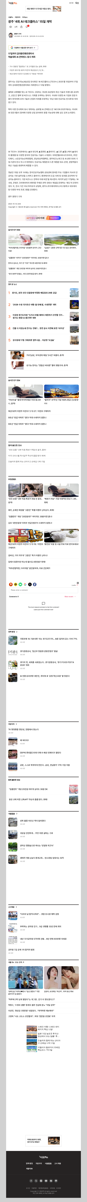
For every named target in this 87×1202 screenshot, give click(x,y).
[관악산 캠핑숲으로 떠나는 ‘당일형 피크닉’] (12, 846)
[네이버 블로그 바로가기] (56, 1181)
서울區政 (11, 813)
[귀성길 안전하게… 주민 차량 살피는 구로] (12, 834)
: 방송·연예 (15, 962)
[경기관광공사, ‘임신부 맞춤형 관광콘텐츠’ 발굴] (12, 652)
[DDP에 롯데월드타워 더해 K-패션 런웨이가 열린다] (12, 754)
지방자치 (17, 17)
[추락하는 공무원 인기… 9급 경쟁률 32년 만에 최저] (12, 927)
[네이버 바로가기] (51, 1181)
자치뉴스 (25, 17)
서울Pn (10, 17)
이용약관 (34, 1188)
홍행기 (16, 34)
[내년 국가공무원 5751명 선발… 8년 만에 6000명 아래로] (12, 940)
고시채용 (11, 907)
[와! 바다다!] (12, 741)
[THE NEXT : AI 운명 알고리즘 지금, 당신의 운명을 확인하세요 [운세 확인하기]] (43, 218)
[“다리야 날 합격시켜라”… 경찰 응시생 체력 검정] (12, 915)
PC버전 (58, 1188)
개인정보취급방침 (43, 1188)
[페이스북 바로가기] (31, 1181)
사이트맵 (52, 1188)
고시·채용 (57, 1163)
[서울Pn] (12, 2)
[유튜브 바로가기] (41, 1181)
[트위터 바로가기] (36, 1181)
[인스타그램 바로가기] (46, 1181)
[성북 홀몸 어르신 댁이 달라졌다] (12, 822)
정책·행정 (11, 632)
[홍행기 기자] (10, 35)
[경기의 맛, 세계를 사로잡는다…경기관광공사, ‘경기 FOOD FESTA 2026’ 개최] (12, 665)
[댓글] (27, 27)
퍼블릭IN (29, 1168)
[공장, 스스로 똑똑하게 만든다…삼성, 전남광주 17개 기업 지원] (12, 766)
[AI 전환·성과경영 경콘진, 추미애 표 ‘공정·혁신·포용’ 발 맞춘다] (12, 677)
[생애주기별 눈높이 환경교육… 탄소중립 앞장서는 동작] (12, 859)
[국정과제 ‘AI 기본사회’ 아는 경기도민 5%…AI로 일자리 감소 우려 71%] (12, 640)
